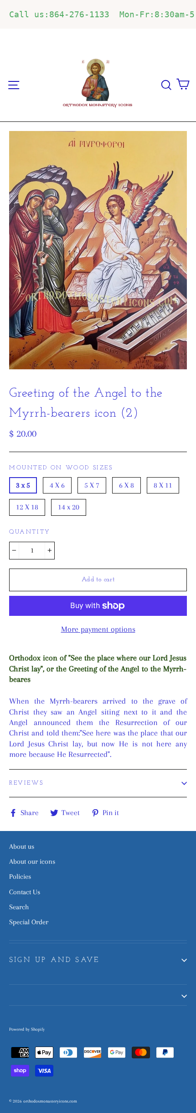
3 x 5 (23, 485)
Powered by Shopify (27, 1029)
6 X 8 (126, 485)
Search (19, 907)
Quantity (30, 532)
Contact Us (24, 892)
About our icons (32, 861)
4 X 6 (57, 485)
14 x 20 (68, 507)
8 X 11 (163, 485)
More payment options (98, 629)
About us (21, 846)
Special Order (28, 922)
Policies (20, 876)
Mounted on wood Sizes (61, 468)
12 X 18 (27, 507)
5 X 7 (91, 485)
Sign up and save (54, 960)
